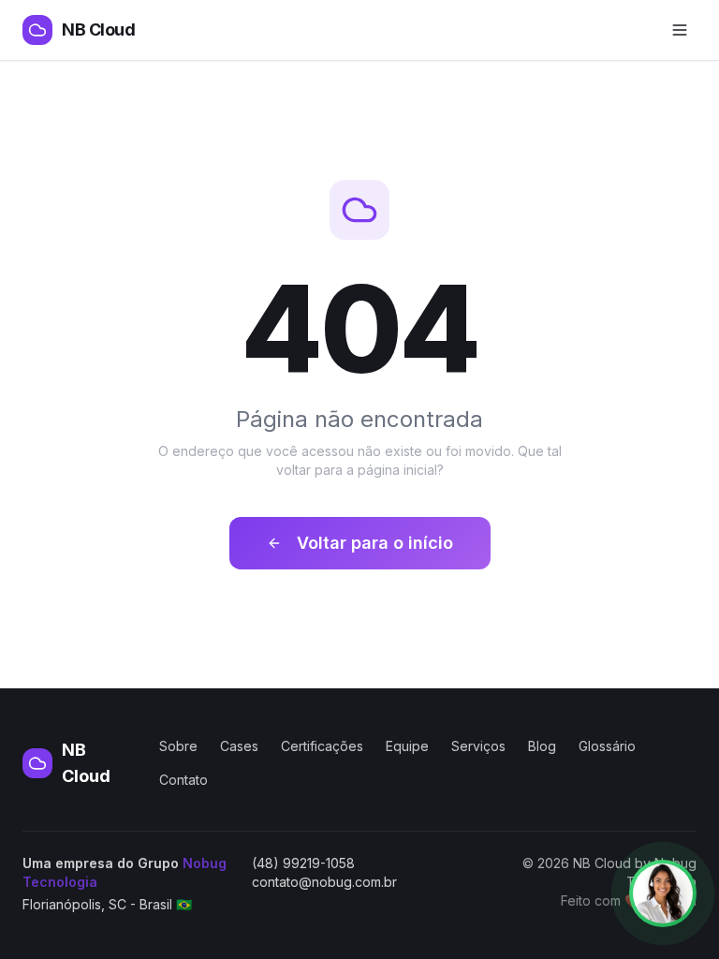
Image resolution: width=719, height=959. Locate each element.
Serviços (478, 746)
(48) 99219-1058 (303, 863)
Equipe (407, 746)
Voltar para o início (375, 543)
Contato (183, 780)
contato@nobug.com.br (324, 882)
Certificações (322, 746)
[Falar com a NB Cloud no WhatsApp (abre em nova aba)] (663, 893)
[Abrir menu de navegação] (680, 30)
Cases (239, 746)
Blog (542, 746)
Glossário (607, 746)
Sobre (178, 746)
